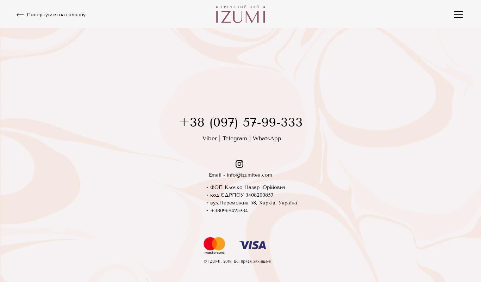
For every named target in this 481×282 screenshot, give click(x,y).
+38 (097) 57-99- (230, 122)
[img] (458, 14)
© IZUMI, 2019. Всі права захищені (237, 261)
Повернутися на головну (56, 15)
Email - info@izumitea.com (240, 175)
